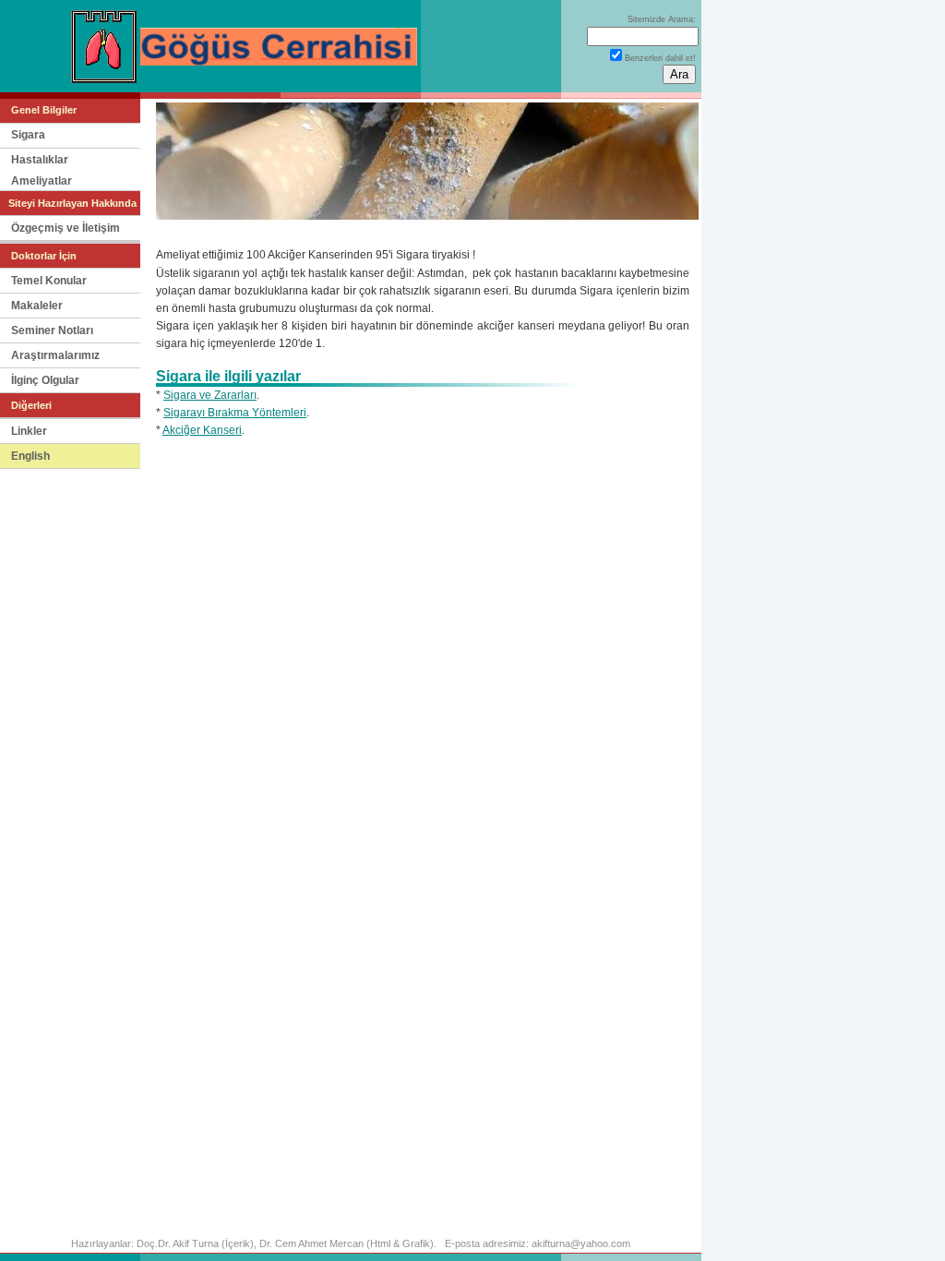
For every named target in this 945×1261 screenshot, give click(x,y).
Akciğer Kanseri (202, 430)
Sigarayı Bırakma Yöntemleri (234, 412)
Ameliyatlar (41, 180)
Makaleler (37, 305)
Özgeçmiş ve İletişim (65, 228)
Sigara (28, 134)
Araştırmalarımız (55, 355)
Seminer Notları (52, 330)
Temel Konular (49, 280)
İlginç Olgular (45, 380)
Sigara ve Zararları (210, 395)
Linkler (29, 431)
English (30, 456)
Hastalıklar (39, 159)
